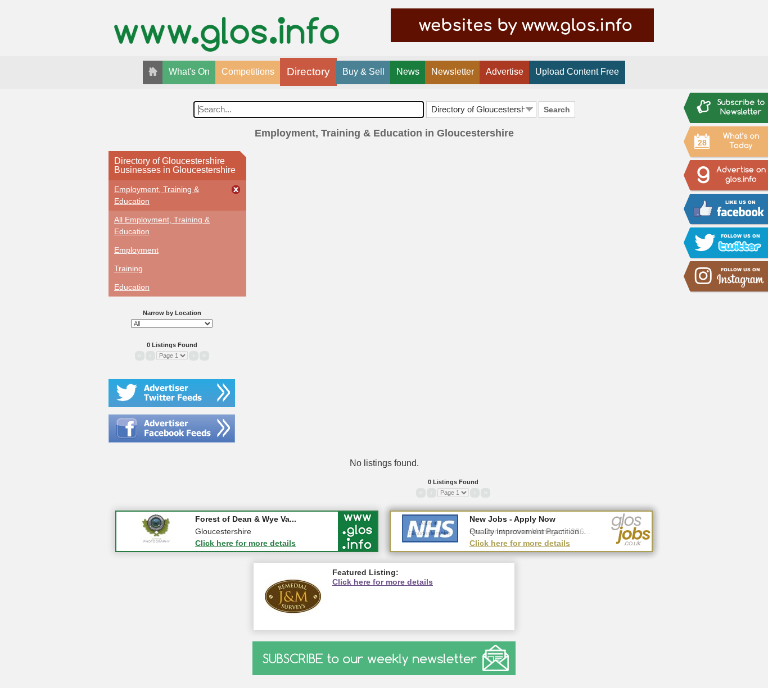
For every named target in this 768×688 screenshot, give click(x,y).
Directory (308, 72)
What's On (189, 71)
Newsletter (452, 71)
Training (128, 268)
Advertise (504, 71)
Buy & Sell (363, 71)
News (407, 71)
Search (557, 109)
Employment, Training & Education (156, 195)
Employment (136, 249)
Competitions (248, 71)
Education (132, 287)
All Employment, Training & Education (162, 225)
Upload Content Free (577, 71)
